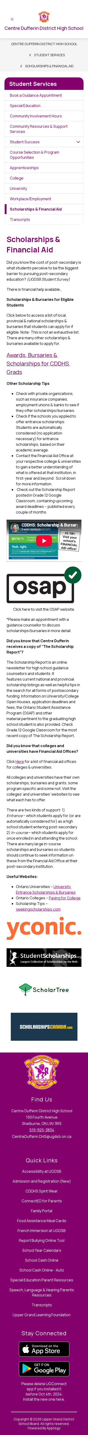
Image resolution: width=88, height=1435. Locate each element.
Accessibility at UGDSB (41, 1171)
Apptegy (53, 1428)
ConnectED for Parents (42, 1201)
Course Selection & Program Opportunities (34, 155)
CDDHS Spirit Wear (42, 1191)
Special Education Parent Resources (41, 1280)
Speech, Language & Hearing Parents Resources (41, 1292)
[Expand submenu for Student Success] (78, 142)
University (18, 188)
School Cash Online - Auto (41, 1270)
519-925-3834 (41, 1129)
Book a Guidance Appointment (36, 95)
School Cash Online (41, 1260)
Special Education (25, 105)
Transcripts (20, 219)
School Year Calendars (41, 1250)
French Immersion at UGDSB (42, 1230)
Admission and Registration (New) (42, 1181)
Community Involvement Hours (36, 116)
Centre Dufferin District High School (44, 44)
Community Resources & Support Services (39, 129)
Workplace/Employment (30, 198)
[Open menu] (12, 19)
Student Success (25, 141)
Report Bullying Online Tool (42, 1240)
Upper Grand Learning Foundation (42, 1314)
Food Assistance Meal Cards (41, 1220)
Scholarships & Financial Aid (49, 66)
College (16, 178)
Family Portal (41, 1210)
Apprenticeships (24, 167)
